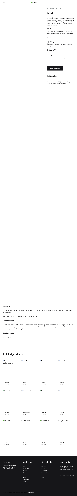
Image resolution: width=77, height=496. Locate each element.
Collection (52, 8)
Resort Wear (26, 468)
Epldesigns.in (31, 492)
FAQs (43, 477)
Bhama (7, 412)
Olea (6, 442)
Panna (43, 382)
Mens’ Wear (26, 479)
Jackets (25, 475)
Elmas (62, 382)
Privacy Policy (45, 470)
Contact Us (44, 468)
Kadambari (26, 412)
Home (48, 8)
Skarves (25, 484)
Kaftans (25, 470)
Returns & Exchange (46, 475)
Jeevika (62, 412)
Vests (24, 477)
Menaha (7, 382)
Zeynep (62, 442)
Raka (24, 442)
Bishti (43, 442)
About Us (44, 466)
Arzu (24, 382)
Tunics (24, 472)
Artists (54, 75)
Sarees (57, 8)
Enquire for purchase (55, 68)
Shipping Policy (45, 472)
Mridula (44, 412)
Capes (24, 481)
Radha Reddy (55, 76)
